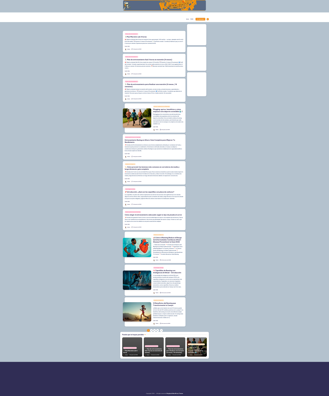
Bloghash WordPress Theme (175, 393)
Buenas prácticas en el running (133, 137)
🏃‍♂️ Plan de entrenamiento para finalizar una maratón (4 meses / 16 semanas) (175, 350)
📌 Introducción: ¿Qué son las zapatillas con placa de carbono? (149, 192)
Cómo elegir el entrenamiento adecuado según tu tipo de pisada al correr (153, 215)
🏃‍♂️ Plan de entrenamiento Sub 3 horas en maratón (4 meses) (148, 60)
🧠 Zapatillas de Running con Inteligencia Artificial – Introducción (167, 272)
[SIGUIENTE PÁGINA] (161, 330)
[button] (200, 19)
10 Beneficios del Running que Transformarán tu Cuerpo (164, 304)
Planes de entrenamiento (132, 33)
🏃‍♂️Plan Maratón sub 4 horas (136, 37)
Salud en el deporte (130, 164)
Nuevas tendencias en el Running (161, 106)
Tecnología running (130, 189)
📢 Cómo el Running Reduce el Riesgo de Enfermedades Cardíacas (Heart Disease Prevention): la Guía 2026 (167, 240)
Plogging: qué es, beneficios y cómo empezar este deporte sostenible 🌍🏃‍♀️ (195, 349)
